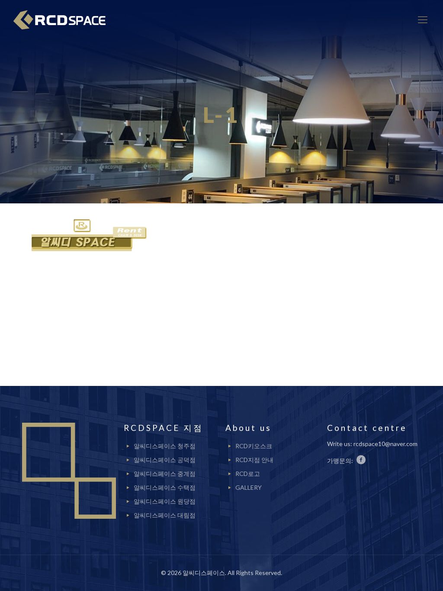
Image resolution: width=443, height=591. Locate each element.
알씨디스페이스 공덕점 (165, 459)
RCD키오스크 (253, 446)
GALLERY (248, 487)
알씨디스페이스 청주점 (165, 446)
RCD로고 (247, 473)
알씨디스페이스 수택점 (165, 487)
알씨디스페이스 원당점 (165, 501)
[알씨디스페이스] (62, 19)
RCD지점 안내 (254, 459)
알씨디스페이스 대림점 (165, 515)
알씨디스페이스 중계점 (165, 473)
